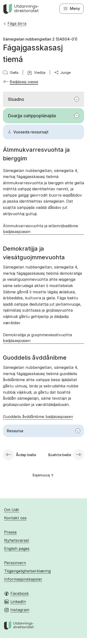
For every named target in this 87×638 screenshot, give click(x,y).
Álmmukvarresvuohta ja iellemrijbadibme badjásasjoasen (40, 228)
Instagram (19, 609)
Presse (10, 532)
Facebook (19, 593)
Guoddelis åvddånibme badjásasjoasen (38, 416)
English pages (16, 548)
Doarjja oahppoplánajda (32, 115)
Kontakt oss (15, 517)
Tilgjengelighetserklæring (27, 571)
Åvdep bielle (26, 455)
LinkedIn (18, 601)
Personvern (15, 562)
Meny (75, 8)
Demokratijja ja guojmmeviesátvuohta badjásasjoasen (37, 337)
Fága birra (16, 23)
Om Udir (11, 509)
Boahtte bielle (59, 455)
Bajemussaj (41, 475)
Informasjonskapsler (23, 579)
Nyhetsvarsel (16, 540)
